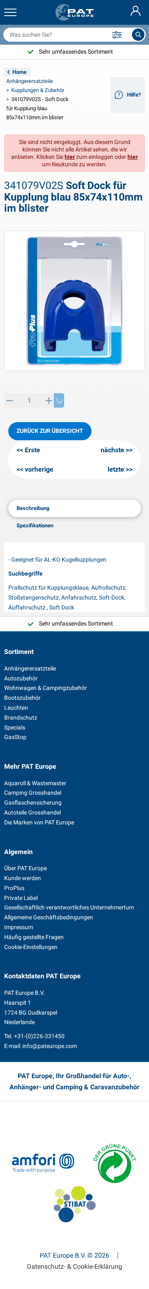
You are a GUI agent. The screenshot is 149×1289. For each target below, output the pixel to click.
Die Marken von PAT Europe (39, 822)
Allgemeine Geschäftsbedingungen (48, 917)
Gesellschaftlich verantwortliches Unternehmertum (69, 907)
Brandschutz (20, 717)
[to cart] (59, 400)
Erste (32, 450)
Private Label (21, 898)
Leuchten (16, 707)
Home (19, 72)
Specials (14, 727)
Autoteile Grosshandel (32, 812)
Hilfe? (134, 95)
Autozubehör (21, 678)
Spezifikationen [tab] (35, 525)
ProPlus (14, 888)
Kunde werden (22, 878)
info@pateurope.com (49, 1046)
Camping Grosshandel (32, 792)
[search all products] (138, 34)
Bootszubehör (22, 697)
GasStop (15, 737)
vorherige (39, 469)
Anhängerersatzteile (29, 81)
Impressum (18, 927)
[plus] (48, 400)
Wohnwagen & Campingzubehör (45, 688)
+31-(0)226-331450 (39, 1036)
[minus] (9, 400)
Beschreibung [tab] (33, 508)
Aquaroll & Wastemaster (35, 783)
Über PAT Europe (25, 868)
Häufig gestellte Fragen (34, 937)
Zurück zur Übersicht (50, 430)
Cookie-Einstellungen (31, 947)
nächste (112, 450)
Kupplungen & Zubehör (37, 90)
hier (70, 156)
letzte (116, 469)
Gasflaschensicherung (33, 802)
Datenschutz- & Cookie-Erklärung (74, 1266)
